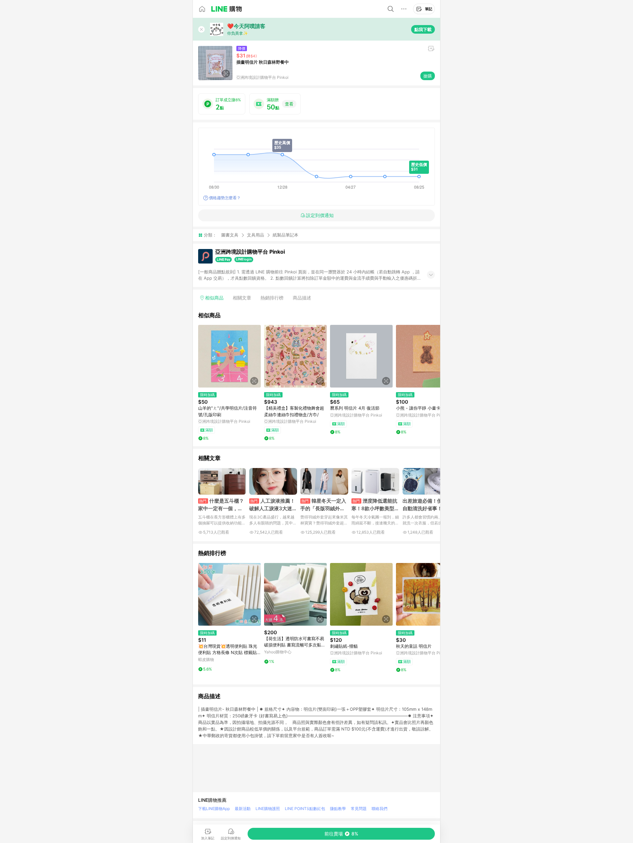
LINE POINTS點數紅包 (305, 808)
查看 (289, 104)
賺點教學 (338, 808)
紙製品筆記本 (285, 235)
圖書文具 (229, 234)
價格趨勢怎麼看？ (225, 197)
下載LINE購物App (214, 808)
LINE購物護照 (268, 808)
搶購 (427, 75)
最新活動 (243, 808)
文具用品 (255, 234)
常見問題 (359, 808)
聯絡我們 (379, 808)
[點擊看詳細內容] (229, 356)
